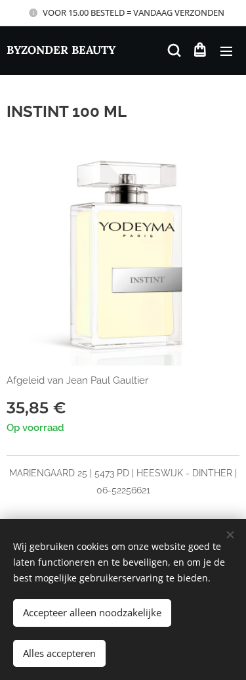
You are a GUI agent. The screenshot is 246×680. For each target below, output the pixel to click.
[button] (173, 50)
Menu (226, 50)
